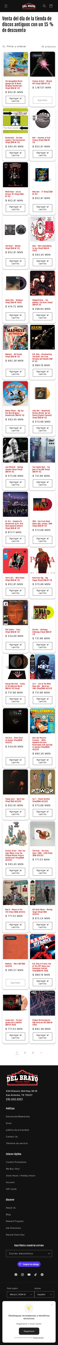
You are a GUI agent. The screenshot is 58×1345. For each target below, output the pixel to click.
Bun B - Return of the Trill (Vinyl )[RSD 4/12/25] (15, 910)
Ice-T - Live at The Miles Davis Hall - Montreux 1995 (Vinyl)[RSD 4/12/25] (42, 686)
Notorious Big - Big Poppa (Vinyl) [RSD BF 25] (42, 579)
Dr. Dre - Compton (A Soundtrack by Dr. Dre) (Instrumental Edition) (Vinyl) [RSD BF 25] (14, 524)
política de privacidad (17, 1130)
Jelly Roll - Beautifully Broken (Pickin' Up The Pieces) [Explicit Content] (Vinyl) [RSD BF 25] (42, 414)
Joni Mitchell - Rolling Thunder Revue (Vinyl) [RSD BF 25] (14, 469)
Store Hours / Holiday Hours (20, 1175)
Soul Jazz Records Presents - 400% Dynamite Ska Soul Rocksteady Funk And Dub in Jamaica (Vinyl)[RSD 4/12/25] (42, 744)
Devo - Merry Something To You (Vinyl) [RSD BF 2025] (41, 248)
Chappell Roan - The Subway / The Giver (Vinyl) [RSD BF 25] (42, 302)
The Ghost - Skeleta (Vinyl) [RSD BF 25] (13, 247)
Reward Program (14, 1221)
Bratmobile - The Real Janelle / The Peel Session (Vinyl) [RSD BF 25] (15, 140)
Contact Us (12, 1136)
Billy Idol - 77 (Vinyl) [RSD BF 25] (42, 193)
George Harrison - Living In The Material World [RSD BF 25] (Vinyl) (15, 686)
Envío (9, 1123)
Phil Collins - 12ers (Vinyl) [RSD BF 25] (13, 631)
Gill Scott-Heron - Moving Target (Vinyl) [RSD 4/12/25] (42, 911)
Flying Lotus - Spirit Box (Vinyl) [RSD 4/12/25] (15, 800)
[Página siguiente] (41, 1052)
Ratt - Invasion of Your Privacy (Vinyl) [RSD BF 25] (41, 140)
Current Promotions (16, 1162)
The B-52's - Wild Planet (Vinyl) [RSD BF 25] (14, 579)
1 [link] (17, 1052)
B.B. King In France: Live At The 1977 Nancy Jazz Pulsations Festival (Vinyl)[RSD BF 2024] (41, 967)
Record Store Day (15, 1234)
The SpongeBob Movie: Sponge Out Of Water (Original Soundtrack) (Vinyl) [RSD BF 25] (14, 84)
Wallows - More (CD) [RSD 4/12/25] (15, 965)
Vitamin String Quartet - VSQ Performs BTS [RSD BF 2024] (42, 1022)
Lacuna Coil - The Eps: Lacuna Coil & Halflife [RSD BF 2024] (13, 1022)
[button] (6, 6)
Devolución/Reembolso (18, 1116)
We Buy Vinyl (12, 1168)
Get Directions (13, 1228)
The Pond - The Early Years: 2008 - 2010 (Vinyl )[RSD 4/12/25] (42, 853)
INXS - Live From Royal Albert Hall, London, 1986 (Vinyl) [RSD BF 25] (42, 523)
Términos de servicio (17, 1143)
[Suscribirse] (48, 1253)
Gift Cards (11, 1189)
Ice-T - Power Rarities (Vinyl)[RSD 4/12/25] (41, 800)
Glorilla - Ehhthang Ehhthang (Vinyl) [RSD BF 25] (41, 632)
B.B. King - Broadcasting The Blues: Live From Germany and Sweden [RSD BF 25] (42, 357)
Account (10, 1182)
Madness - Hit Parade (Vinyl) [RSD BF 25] (13, 355)
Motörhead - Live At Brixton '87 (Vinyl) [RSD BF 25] (14, 194)
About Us (11, 1207)
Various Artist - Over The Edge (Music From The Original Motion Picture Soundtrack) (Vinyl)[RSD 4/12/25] (15, 855)
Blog (8, 1214)
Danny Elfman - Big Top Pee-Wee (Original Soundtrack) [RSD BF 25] (14, 413)
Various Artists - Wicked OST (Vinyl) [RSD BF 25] (42, 82)
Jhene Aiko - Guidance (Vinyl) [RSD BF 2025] (14, 301)
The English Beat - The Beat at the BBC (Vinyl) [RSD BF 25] (41, 469)
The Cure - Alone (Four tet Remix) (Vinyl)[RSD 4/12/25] (14, 740)
